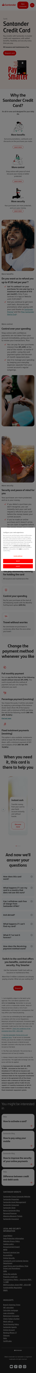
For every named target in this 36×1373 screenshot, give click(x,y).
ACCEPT (18, 566)
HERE (20, 549)
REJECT (18, 561)
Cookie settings (18, 556)
